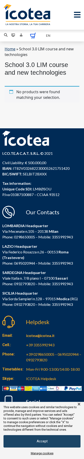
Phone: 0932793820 (18, 283)
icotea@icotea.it (40, 335)
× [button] (78, 404)
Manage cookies (42, 453)
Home (10, 49)
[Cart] (32, 35)
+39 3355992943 (40, 345)
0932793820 (24, 304)
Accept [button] (42, 441)
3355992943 (62, 237)
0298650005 (24, 237)
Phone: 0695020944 (18, 263)
